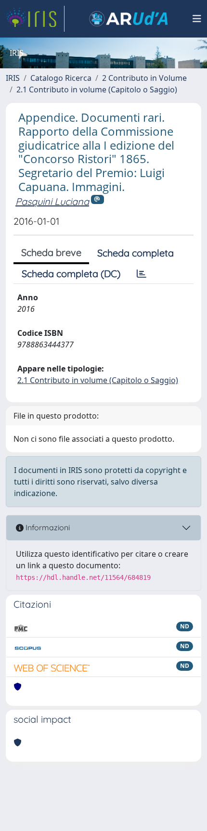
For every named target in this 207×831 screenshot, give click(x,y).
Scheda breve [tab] (51, 252)
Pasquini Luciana (52, 201)
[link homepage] (35, 19)
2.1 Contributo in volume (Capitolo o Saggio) (96, 89)
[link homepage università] (128, 19)
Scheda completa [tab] (135, 253)
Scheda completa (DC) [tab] (71, 274)
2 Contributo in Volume (144, 78)
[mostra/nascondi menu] (197, 19)
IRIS (13, 78)
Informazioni (47, 527)
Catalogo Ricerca (60, 78)
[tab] (142, 274)
